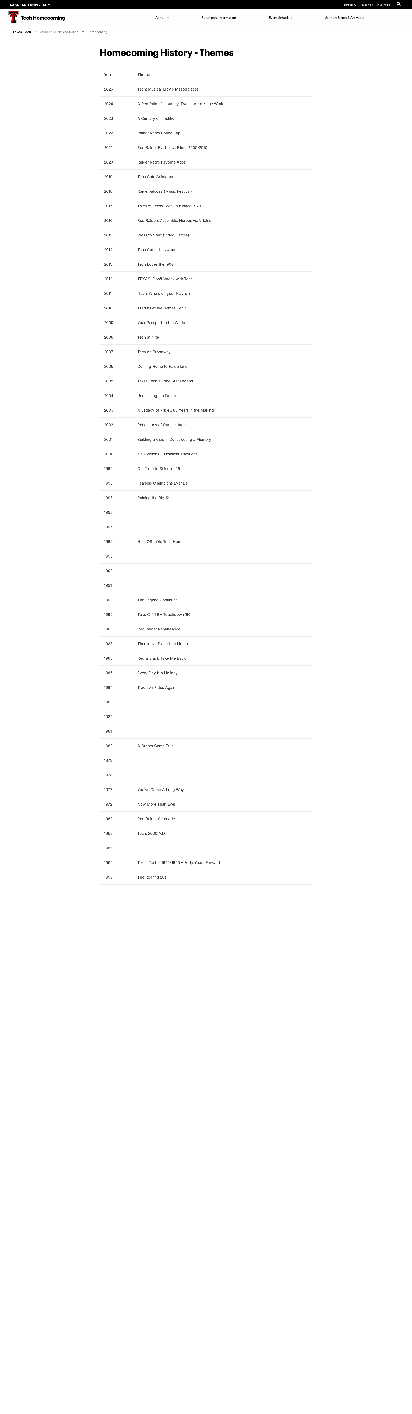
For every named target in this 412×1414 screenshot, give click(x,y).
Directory (350, 4)
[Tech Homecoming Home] (9, 17)
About (160, 17)
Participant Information (219, 17)
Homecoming (97, 32)
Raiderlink (366, 4)
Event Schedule (280, 17)
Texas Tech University (29, 4)
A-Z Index (383, 4)
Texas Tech (21, 32)
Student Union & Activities (344, 17)
